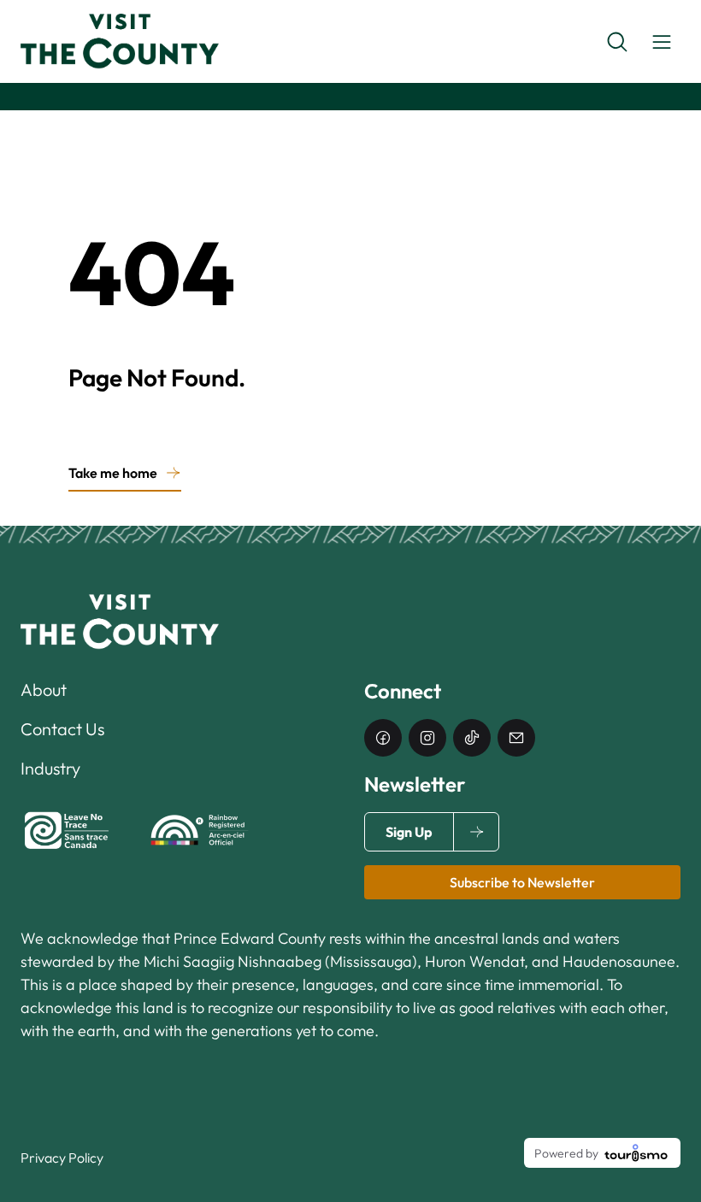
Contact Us (62, 728)
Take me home (112, 472)
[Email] (516, 738)
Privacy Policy (62, 1157)
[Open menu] (661, 42)
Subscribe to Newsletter (522, 882)
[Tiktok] (472, 738)
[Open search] (617, 42)
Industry (50, 768)
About (44, 689)
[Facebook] (383, 738)
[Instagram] (427, 738)
